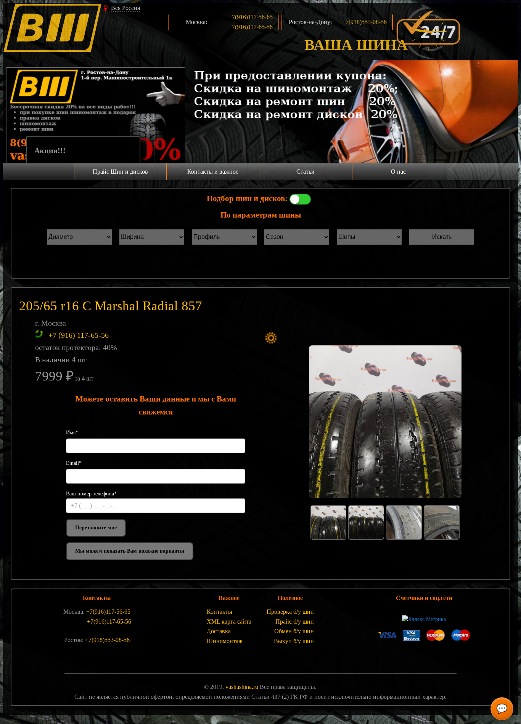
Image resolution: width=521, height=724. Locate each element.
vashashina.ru (241, 687)
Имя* (72, 432)
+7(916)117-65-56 (250, 27)
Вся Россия (125, 8)
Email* (74, 463)
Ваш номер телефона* (91, 494)
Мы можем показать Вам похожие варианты (129, 551)
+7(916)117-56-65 (250, 17)
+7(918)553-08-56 (364, 22)
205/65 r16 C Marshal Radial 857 (110, 305)
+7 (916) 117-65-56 (78, 335)
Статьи (305, 171)
